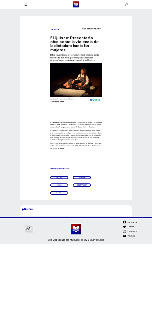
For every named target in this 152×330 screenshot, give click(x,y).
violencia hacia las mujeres (59, 177)
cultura (59, 185)
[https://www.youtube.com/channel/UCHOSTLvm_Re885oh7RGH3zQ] (124, 237)
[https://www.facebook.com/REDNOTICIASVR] (124, 222)
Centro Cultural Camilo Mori (82, 185)
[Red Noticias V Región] (26, 4)
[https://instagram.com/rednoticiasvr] (124, 232)
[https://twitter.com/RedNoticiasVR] (124, 228)
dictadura (82, 177)
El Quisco (59, 192)
